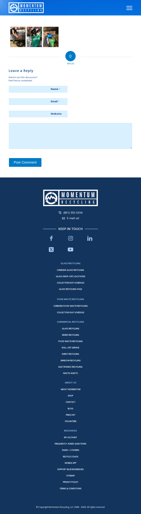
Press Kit (70, 414)
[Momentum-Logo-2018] (26, 7)
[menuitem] (127, 7)
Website (56, 113)
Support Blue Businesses (70, 469)
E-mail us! (73, 218)
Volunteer (70, 421)
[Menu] (127, 7)
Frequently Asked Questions (70, 443)
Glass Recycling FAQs (70, 289)
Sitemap (70, 475)
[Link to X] (51, 249)
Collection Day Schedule (70, 282)
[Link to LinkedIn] (90, 238)
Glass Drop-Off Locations (70, 276)
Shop (70, 395)
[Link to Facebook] (51, 238)
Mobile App (70, 462)
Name (55, 89)
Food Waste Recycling (70, 341)
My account (70, 437)
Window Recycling (71, 360)
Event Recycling (70, 354)
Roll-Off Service (70, 347)
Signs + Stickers (70, 450)
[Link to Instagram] (70, 238)
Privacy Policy (70, 482)
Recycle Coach (70, 456)
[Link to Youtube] (70, 249)
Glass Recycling (70, 328)
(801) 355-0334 (72, 213)
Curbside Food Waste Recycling (70, 305)
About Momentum (70, 389)
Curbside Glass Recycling (70, 270)
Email (55, 101)
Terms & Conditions (70, 488)
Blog (70, 408)
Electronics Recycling (70, 366)
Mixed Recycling (70, 334)
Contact (70, 402)
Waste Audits (70, 373)
